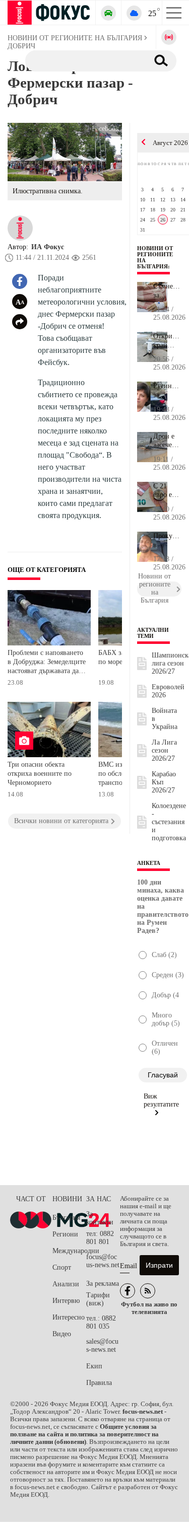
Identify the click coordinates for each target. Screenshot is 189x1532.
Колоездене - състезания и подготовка (169, 822)
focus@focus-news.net (102, 1261)
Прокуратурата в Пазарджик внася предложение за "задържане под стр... (167, 540)
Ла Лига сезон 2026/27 (164, 750)
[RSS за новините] (147, 1290)
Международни (69, 1251)
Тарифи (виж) (98, 1299)
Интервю (66, 1300)
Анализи (65, 1284)
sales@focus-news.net (102, 1345)
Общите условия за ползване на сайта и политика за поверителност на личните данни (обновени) (84, 1434)
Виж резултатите (161, 1100)
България (66, 1217)
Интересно (68, 1317)
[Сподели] (19, 321)
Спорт (61, 1267)
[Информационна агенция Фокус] (127, 1290)
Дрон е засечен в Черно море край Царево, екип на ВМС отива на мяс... (167, 441)
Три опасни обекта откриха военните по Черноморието (40, 773)
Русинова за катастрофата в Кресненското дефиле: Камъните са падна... (167, 390)
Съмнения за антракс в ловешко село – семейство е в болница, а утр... (167, 291)
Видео (61, 1334)
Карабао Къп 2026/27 (164, 782)
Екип (94, 1366)
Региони (65, 1234)
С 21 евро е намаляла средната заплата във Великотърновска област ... (167, 490)
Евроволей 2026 (168, 691)
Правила (99, 1383)
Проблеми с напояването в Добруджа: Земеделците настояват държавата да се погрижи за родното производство (47, 663)
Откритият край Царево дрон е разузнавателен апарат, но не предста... (167, 340)
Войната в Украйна (164, 719)
